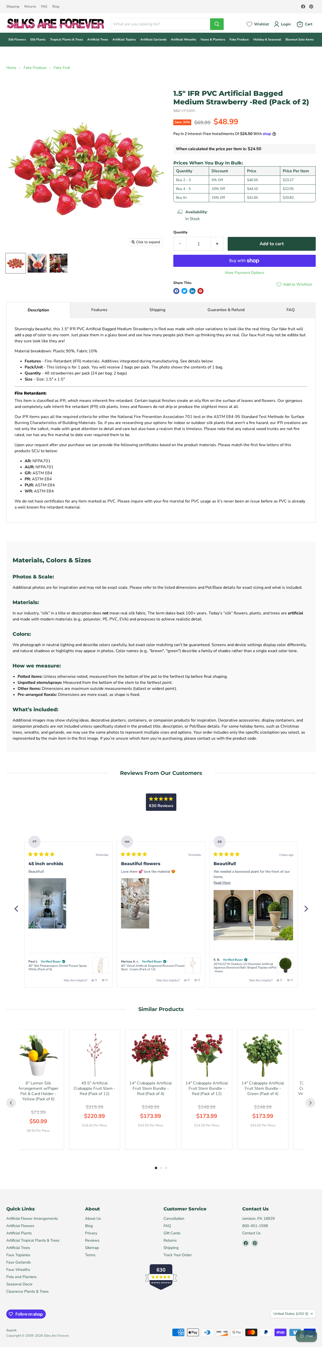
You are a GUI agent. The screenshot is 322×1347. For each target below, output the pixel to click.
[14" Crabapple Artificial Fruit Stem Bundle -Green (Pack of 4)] (262, 1054)
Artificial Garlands (153, 39)
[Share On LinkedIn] (192, 291)
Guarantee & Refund (226, 310)
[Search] (217, 24)
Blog (55, 7)
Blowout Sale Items (300, 39)
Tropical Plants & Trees (66, 39)
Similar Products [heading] (161, 1009)
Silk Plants (38, 39)
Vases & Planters (212, 39)
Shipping (12, 7)
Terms (90, 1254)
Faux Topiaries (18, 1254)
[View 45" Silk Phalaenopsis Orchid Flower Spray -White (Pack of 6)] (100, 965)
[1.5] (16, 263)
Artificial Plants (19, 1233)
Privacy (91, 1233)
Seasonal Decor (19, 1284)
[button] (47, 903)
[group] (38, 1089)
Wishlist (261, 24)
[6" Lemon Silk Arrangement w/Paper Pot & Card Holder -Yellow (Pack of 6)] (38, 1054)
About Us (93, 1218)
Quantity (180, 232)
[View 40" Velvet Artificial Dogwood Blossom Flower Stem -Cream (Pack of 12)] (193, 965)
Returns (30, 7)
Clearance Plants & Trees (27, 1291)
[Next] (306, 909)
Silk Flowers (17, 39)
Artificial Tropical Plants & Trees (32, 1240)
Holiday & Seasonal (267, 39)
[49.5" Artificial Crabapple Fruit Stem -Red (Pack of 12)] (94, 1054)
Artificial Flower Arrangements (32, 1218)
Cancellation (174, 1218)
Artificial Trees (97, 39)
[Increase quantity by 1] (217, 244)
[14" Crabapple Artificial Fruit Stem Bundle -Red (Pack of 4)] (150, 1054)
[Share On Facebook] (176, 291)
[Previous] (16, 909)
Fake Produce (239, 39)
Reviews (92, 1240)
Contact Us (251, 1233)
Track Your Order (178, 1254)
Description (38, 310)
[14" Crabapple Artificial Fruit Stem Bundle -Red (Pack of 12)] (206, 1054)
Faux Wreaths (18, 1269)
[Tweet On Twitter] (184, 291)
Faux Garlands (18, 1262)
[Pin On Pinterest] (200, 291)
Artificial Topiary (124, 39)
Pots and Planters (21, 1276)
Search (11, 1330)
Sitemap (92, 1247)
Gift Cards (172, 1233)
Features (99, 310)
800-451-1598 (255, 1225)
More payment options (244, 273)
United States (290, 1313)
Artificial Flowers (20, 1225)
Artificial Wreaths (183, 39)
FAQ (44, 7)
